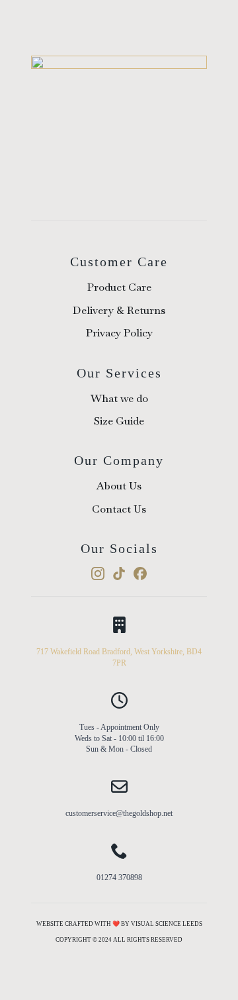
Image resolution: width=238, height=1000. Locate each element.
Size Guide (119, 421)
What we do (119, 398)
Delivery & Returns (119, 310)
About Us (119, 486)
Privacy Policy (119, 333)
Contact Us (119, 509)
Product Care (119, 287)
